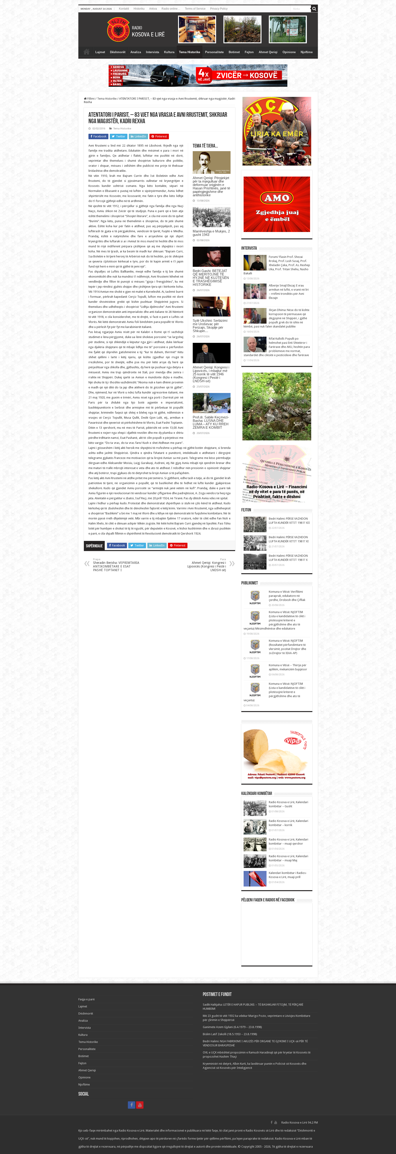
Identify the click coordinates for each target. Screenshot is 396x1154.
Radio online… (171, 8)
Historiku (139, 8)
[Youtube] (139, 1105)
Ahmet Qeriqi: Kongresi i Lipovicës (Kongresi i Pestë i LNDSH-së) (206, 565)
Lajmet (100, 52)
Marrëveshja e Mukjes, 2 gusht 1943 (211, 233)
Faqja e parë (87, 51)
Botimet (234, 52)
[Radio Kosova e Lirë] (198, 29)
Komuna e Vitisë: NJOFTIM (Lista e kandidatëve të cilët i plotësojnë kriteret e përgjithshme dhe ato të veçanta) (274, 692)
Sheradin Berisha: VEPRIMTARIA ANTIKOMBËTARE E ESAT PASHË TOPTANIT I (116, 565)
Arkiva (153, 8)
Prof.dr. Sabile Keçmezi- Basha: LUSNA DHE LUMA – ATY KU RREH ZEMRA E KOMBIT (211, 422)
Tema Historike (189, 52)
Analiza (135, 52)
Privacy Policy (219, 8)
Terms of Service (195, 8)
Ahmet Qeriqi (268, 52)
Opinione (289, 52)
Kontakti (124, 8)
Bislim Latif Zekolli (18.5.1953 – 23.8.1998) (230, 1034)
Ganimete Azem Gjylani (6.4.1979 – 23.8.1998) (232, 1027)
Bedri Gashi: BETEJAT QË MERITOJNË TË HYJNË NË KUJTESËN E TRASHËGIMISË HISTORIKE (211, 277)
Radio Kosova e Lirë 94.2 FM (299, 1122)
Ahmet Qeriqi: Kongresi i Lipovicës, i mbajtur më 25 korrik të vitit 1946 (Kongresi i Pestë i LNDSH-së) (211, 374)
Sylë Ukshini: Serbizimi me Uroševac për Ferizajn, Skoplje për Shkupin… (210, 326)
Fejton (249, 52)
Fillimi (91, 98)
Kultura (169, 52)
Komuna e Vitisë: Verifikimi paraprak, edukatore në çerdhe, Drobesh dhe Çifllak (287, 596)
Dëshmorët (117, 52)
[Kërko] (314, 8)
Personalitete (214, 52)
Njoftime (307, 52)
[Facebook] (131, 1105)
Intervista (152, 52)
